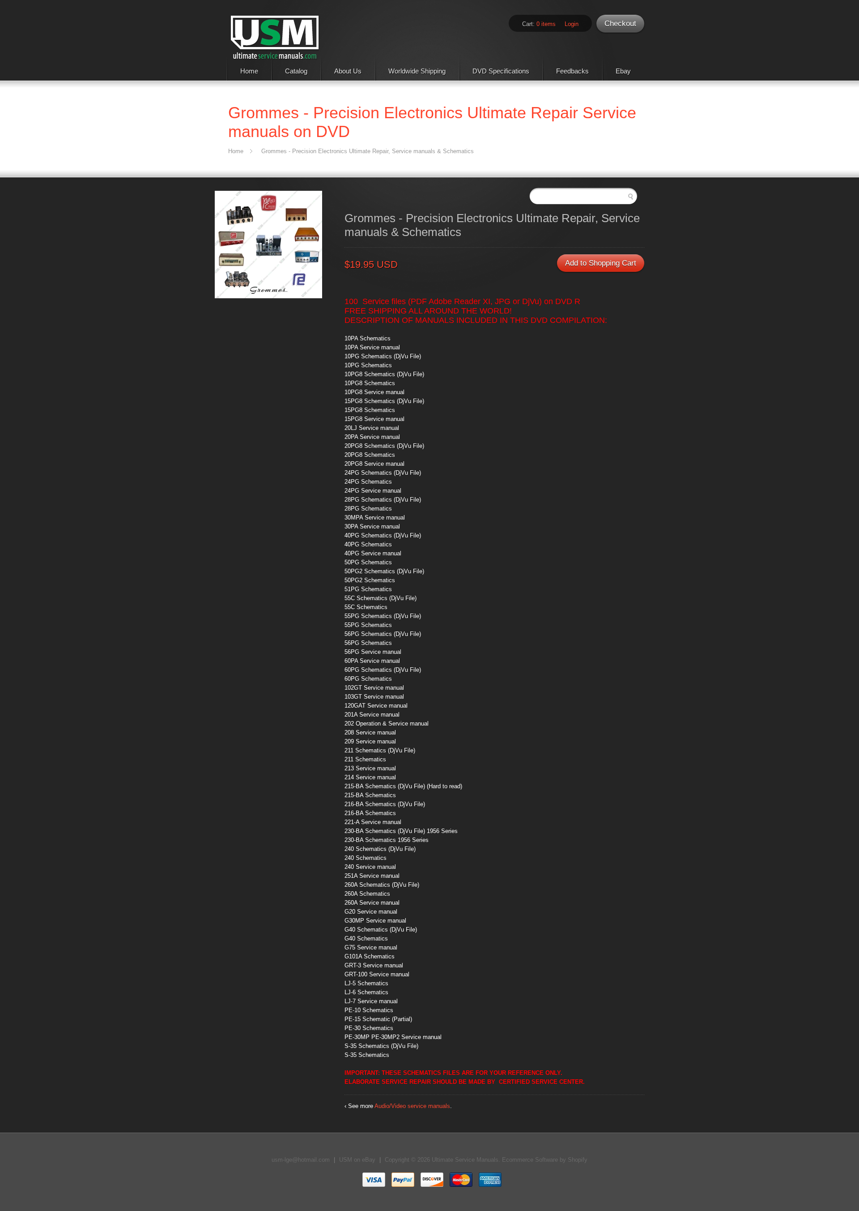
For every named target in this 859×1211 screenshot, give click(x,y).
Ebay (623, 71)
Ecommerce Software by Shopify (544, 1159)
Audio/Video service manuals (412, 1106)
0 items (546, 24)
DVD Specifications (500, 71)
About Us (347, 71)
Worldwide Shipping (417, 71)
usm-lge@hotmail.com (301, 1159)
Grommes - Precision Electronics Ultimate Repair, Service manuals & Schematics (367, 151)
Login (571, 24)
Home (249, 71)
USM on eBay (357, 1159)
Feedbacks (572, 71)
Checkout (620, 23)
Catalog (296, 71)
